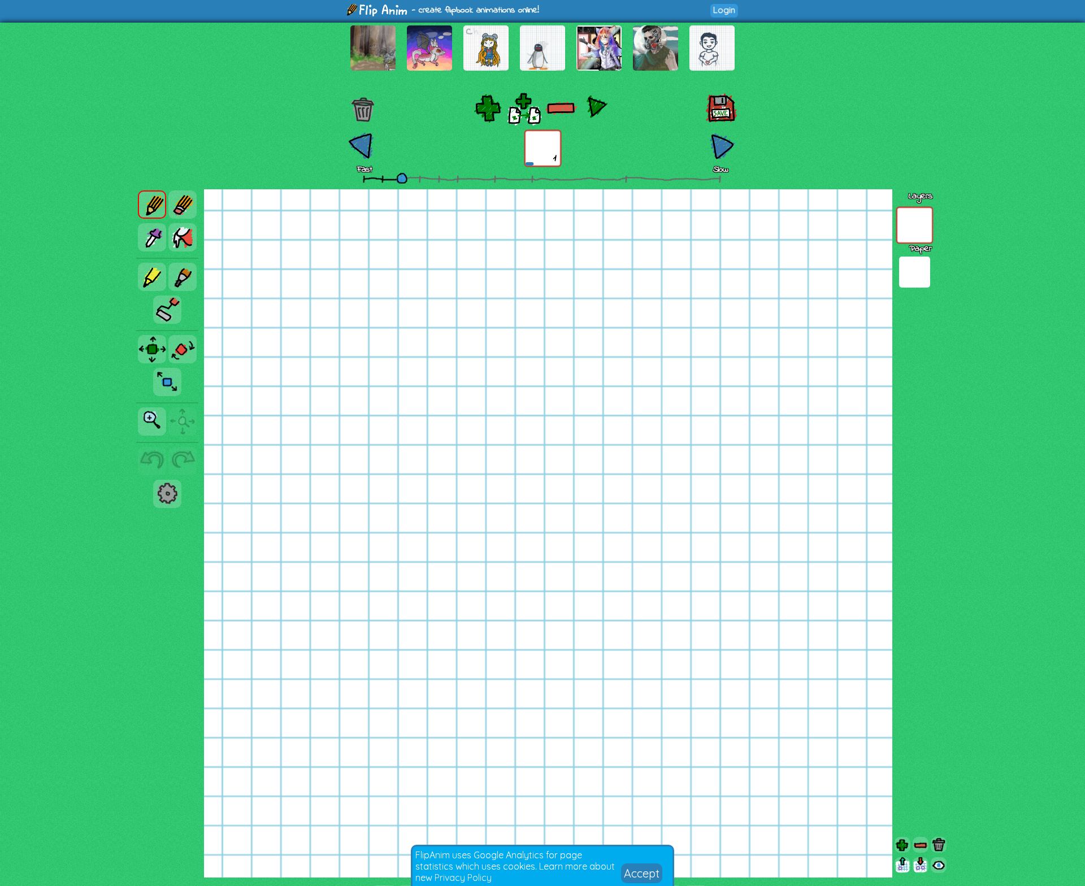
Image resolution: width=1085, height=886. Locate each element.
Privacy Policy (463, 877)
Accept (641, 873)
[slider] (401, 178)
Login (724, 10)
